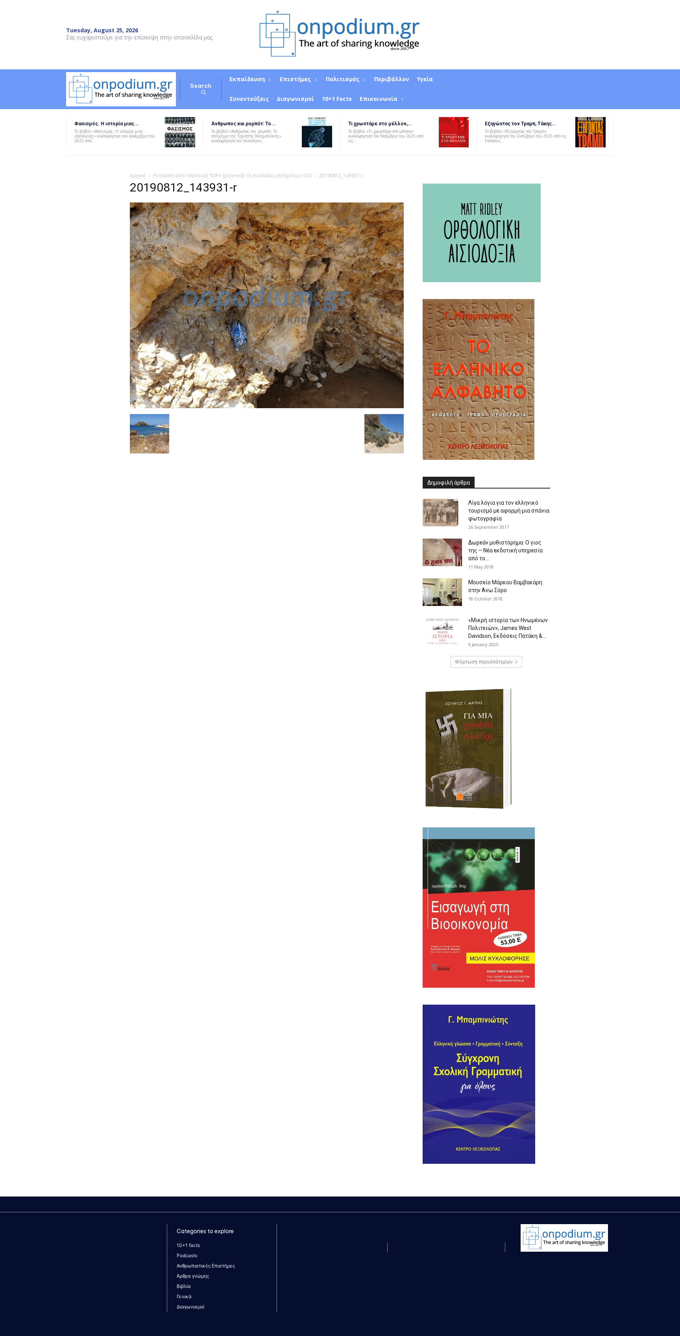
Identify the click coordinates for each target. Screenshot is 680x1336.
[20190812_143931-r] (267, 406)
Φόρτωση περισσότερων (483, 661)
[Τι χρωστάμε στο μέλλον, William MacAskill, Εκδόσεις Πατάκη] (454, 132)
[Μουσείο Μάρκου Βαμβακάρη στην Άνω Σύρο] (442, 592)
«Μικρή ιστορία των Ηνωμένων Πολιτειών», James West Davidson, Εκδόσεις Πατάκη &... (508, 628)
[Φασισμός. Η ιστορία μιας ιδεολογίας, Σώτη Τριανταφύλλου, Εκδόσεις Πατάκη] (180, 132)
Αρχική (138, 175)
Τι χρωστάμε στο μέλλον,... (380, 123)
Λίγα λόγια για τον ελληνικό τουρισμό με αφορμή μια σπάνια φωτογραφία (508, 511)
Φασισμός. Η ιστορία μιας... (106, 123)
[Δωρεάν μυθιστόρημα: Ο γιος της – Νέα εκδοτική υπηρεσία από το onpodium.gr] (442, 552)
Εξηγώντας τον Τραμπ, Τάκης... (520, 123)
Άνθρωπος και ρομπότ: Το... (243, 123)
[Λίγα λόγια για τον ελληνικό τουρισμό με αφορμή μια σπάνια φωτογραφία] (440, 512)
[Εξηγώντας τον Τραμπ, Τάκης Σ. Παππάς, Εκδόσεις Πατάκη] (590, 132)
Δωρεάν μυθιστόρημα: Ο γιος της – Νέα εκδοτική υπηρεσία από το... (505, 550)
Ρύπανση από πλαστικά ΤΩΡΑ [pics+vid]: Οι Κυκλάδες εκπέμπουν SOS (232, 175)
